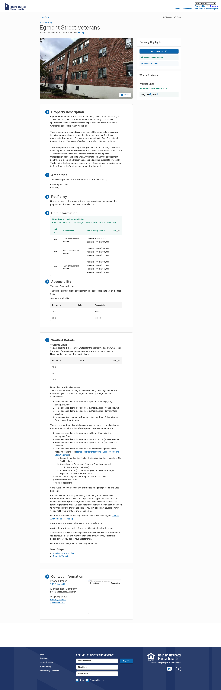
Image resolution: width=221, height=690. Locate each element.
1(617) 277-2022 (57, 584)
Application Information (63, 553)
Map (82, 32)
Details (126, 95)
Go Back (45, 17)
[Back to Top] (178, 669)
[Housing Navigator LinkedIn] (169, 669)
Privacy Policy (45, 666)
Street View (115, 583)
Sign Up (126, 661)
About (177, 9)
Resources (187, 9)
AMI (114, 230)
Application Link (57, 602)
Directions (94, 583)
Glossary (168, 17)
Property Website (61, 556)
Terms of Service (46, 662)
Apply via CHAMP (157, 51)
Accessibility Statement (49, 671)
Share (179, 17)
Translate (214, 6)
